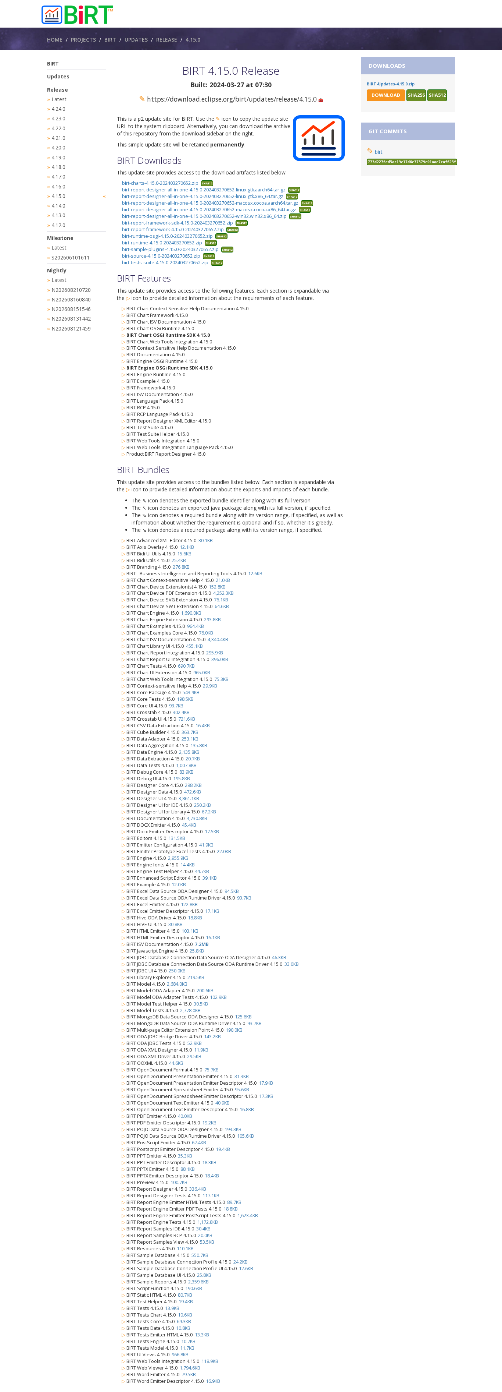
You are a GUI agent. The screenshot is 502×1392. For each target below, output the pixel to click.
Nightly (57, 270)
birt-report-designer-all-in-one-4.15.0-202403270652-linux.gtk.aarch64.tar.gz (204, 190)
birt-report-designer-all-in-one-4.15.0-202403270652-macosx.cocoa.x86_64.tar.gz (209, 209)
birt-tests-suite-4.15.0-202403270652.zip (165, 262)
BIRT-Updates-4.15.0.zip (391, 83)
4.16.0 (58, 186)
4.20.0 (58, 147)
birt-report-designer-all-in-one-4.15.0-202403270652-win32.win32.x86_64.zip (204, 216)
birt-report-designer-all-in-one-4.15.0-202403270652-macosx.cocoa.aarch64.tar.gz (210, 203)
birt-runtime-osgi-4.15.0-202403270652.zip (167, 236)
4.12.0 (58, 225)
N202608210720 (71, 289)
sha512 (207, 183)
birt (379, 151)
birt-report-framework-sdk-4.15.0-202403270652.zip (177, 223)
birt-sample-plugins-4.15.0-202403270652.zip (170, 249)
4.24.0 (58, 108)
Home (54, 39)
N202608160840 (71, 299)
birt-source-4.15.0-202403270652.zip (161, 256)
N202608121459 (71, 328)
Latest (59, 99)
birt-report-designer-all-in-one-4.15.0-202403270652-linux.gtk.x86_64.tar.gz (202, 196)
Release (166, 39)
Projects (83, 39)
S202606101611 (70, 257)
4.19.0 (58, 157)
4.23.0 (58, 118)
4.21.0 (58, 137)
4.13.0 (58, 215)
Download (386, 95)
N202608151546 (71, 308)
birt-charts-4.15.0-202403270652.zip (160, 183)
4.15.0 (193, 39)
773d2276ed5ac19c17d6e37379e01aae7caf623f (412, 162)
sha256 (416, 95)
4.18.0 (58, 166)
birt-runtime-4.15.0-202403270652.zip (162, 243)
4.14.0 (58, 205)
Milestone (60, 237)
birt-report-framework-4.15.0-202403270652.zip (173, 229)
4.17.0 (58, 176)
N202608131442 (71, 318)
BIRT (110, 39)
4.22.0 (58, 128)
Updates (136, 39)
